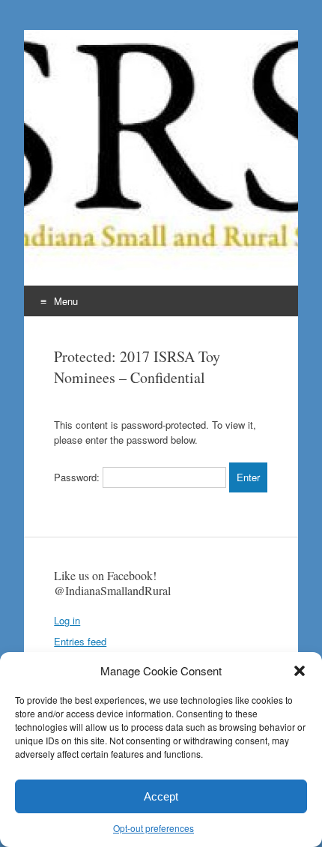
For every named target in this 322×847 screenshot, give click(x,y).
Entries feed (80, 641)
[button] (299, 670)
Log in (67, 620)
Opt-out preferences (153, 828)
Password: (78, 477)
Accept (161, 796)
